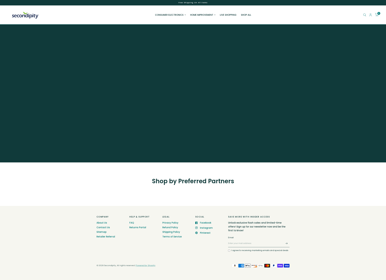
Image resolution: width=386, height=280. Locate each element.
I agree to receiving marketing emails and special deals (259, 250)
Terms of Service (172, 236)
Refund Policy (170, 227)
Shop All (246, 14)
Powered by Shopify (145, 265)
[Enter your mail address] (286, 243)
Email (231, 237)
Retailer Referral (105, 236)
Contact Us (103, 227)
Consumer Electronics (169, 14)
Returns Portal (137, 227)
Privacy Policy (170, 222)
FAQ (131, 222)
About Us (101, 222)
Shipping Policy (171, 232)
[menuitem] (170, 14)
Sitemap (101, 232)
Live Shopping (228, 14)
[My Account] (370, 14)
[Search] (365, 14)
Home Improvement (201, 14)
